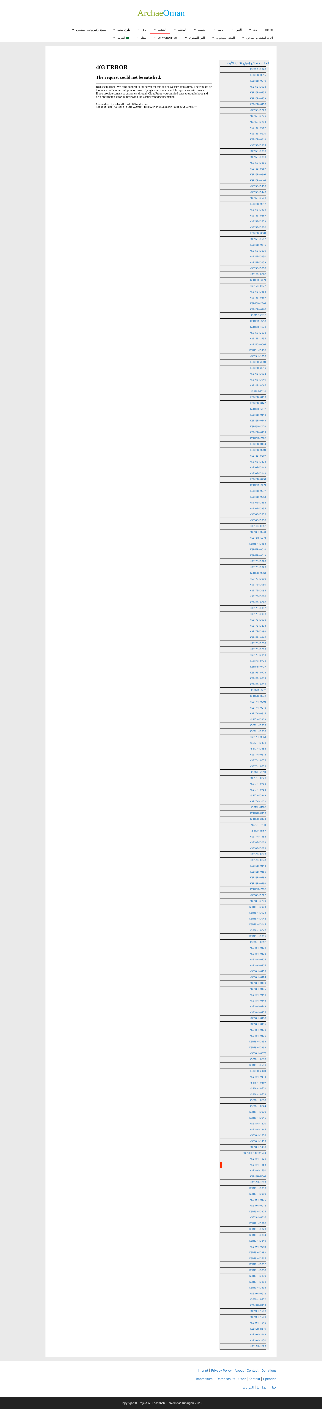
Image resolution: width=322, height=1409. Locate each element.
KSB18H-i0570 (258, 1059)
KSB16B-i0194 (258, 443)
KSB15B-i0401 (258, 180)
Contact (252, 1370)
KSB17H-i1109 (258, 813)
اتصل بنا (262, 1387)
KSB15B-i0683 (258, 291)
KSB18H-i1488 (258, 1146)
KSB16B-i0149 (258, 420)
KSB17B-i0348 (258, 654)
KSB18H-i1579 (258, 1182)
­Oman (161, 13)
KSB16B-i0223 (258, 461)
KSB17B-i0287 (258, 637)
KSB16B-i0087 (258, 385)
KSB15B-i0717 (258, 315)
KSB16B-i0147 (258, 408)
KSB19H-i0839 (257, 1275)
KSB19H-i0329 (257, 1228)
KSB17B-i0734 (258, 678)
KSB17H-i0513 (258, 754)
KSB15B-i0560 (258, 227)
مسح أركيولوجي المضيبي (91, 29)
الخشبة (162, 29)
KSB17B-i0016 (258, 549)
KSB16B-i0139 (258, 397)
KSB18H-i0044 (257, 924)
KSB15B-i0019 (258, 80)
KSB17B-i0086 (258, 596)
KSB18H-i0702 (258, 1088)
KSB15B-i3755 (258, 338)
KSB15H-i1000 (258, 356)
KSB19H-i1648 (258, 1334)
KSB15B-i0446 (258, 192)
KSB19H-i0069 (257, 1193)
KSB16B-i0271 (258, 485)
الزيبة (221, 29)
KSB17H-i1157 (258, 830)
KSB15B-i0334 (258, 145)
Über (242, 1379)
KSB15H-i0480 (257, 350)
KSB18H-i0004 (257, 906)
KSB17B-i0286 (258, 631)
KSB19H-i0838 (257, 1270)
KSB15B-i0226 (258, 115)
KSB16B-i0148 (258, 414)
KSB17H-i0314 (258, 713)
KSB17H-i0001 (258, 701)
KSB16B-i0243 (258, 467)
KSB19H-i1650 (258, 1340)
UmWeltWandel (168, 37)
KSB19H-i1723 (258, 1346)
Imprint (203, 1370)
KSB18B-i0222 (258, 895)
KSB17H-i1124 (258, 818)
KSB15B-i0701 (258, 303)
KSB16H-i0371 (258, 537)
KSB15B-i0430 (258, 186)
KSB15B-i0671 (258, 279)
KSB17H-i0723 (258, 777)
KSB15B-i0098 (258, 86)
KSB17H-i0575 (258, 760)
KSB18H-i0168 (258, 1018)
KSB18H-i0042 (257, 918)
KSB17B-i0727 (258, 666)
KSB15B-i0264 (258, 121)
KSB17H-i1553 (258, 836)
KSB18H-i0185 (258, 1024)
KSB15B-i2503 (258, 332)
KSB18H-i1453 (258, 1141)
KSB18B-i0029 (258, 848)
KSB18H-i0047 (258, 930)
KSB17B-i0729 (258, 672)
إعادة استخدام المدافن (259, 37)
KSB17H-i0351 (258, 736)
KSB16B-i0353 (258, 502)
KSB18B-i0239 (258, 900)
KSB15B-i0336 (258, 151)
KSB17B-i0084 (258, 590)
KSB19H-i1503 (258, 1310)
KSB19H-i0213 (258, 1205)
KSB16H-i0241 (258, 531)
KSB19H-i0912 (258, 1293)
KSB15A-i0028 (258, 69)
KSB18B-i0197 (258, 889)
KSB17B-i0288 (258, 643)
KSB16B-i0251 (258, 479)
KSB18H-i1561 (258, 1176)
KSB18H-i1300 (258, 1123)
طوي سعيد (123, 29)
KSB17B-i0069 (258, 578)
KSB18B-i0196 (258, 883)
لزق (144, 29)
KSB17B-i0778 (258, 695)
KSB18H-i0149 (258, 1006)
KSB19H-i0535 (257, 1258)
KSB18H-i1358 (258, 1135)
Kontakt (254, 1379)
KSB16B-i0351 (258, 496)
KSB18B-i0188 (258, 877)
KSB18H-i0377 (258, 1053)
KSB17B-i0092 (258, 607)
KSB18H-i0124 (258, 977)
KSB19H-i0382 (257, 1252)
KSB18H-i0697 (258, 1082)
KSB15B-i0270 (258, 133)
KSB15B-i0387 (258, 168)
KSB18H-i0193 (258, 1029)
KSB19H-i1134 (258, 1305)
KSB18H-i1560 (258, 1170)
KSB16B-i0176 (258, 426)
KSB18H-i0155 (258, 1012)
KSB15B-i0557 (258, 215)
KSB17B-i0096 (258, 619)
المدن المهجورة (225, 37)
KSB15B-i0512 (258, 203)
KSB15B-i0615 (258, 244)
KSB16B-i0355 (258, 514)
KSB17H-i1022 (258, 801)
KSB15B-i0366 (258, 162)
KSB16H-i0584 (257, 543)
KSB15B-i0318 (258, 139)
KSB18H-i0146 (258, 1000)
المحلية (182, 29)
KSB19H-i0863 (257, 1281)
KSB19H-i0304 (257, 1211)
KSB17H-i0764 (258, 789)
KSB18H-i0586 (257, 1064)
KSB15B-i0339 (258, 156)
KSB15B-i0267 (258, 127)
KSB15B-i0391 (258, 174)
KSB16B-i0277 (258, 490)
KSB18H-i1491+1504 (254, 1152)
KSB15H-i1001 (258, 361)
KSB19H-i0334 (257, 1234)
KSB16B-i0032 (258, 373)
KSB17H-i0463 (258, 748)
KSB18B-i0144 (258, 865)
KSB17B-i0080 (258, 584)
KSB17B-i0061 (258, 572)
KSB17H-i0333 (258, 725)
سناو (143, 37)
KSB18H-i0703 (258, 1094)
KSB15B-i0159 (258, 98)
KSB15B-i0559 (258, 221)
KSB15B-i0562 (258, 238)
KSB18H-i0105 (258, 965)
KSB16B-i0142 (258, 403)
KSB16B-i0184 (258, 432)
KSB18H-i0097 (258, 942)
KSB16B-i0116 (258, 391)
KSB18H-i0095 (257, 936)
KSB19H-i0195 (258, 1199)
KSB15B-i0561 (258, 233)
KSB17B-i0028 (258, 561)
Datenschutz (226, 1379)
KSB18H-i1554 (258, 1164)
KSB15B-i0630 (258, 250)
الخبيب (202, 29)
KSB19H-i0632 (257, 1264)
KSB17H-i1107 (258, 807)
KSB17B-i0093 (258, 613)
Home (269, 29)
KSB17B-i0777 (258, 690)
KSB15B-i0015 (258, 74)
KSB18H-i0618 (258, 1076)
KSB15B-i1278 (258, 326)
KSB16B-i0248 (258, 473)
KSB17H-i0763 (258, 783)
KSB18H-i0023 (257, 912)
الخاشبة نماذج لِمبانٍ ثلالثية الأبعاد (247, 63)
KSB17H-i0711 (258, 772)
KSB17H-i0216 (258, 707)
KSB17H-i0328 (258, 719)
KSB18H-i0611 (258, 1070)
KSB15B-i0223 (258, 110)
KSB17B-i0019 (258, 555)
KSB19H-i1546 (258, 1322)
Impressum (204, 1379)
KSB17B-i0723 (258, 660)
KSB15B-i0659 (258, 262)
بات (255, 29)
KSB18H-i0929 (257, 1111)
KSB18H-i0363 (257, 1047)
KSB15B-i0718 (258, 321)
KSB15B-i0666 (258, 268)
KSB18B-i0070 (258, 854)
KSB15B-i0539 (258, 209)
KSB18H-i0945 (257, 1117)
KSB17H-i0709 (258, 766)
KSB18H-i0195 (258, 1035)
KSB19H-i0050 (257, 1188)
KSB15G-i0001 (258, 344)
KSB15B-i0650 (258, 256)
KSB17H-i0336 (258, 731)
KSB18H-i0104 (258, 959)
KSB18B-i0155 (258, 871)
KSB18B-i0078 (258, 859)
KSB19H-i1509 (258, 1316)
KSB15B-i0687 (258, 297)
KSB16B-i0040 (258, 379)
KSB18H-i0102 (258, 947)
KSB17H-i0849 (258, 795)
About (239, 1370)
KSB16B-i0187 (258, 438)
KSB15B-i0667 (258, 274)
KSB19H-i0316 (258, 1217)
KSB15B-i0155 (258, 92)
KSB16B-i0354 (258, 508)
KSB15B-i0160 (258, 104)
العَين (239, 29)
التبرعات (248, 1387)
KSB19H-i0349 (257, 1240)
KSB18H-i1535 (258, 1158)
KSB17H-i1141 (258, 824)
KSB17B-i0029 (258, 567)
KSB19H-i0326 (257, 1223)
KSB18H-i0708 (258, 1100)
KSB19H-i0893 (257, 1287)
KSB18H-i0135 (258, 988)
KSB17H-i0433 (258, 742)
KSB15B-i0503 (258, 197)
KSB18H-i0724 (258, 1106)
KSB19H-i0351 (258, 1246)
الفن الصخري (197, 37)
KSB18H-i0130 (258, 982)
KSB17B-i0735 (258, 684)
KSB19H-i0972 (258, 1299)
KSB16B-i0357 (258, 525)
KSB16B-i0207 (258, 455)
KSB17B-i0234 (258, 625)
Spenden (270, 1379)
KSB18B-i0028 (258, 842)
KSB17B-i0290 (258, 649)
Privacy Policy (221, 1370)
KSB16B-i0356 (258, 520)
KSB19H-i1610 (258, 1328)
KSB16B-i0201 (258, 449)
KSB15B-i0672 (258, 285)
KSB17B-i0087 (258, 602)
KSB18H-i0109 (258, 971)
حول (274, 1387)
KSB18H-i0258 (257, 1041)
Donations (269, 1370)
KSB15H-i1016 (258, 367)
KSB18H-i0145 (258, 994)
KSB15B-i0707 (258, 309)
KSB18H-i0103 (258, 953)
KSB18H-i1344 (258, 1129)
